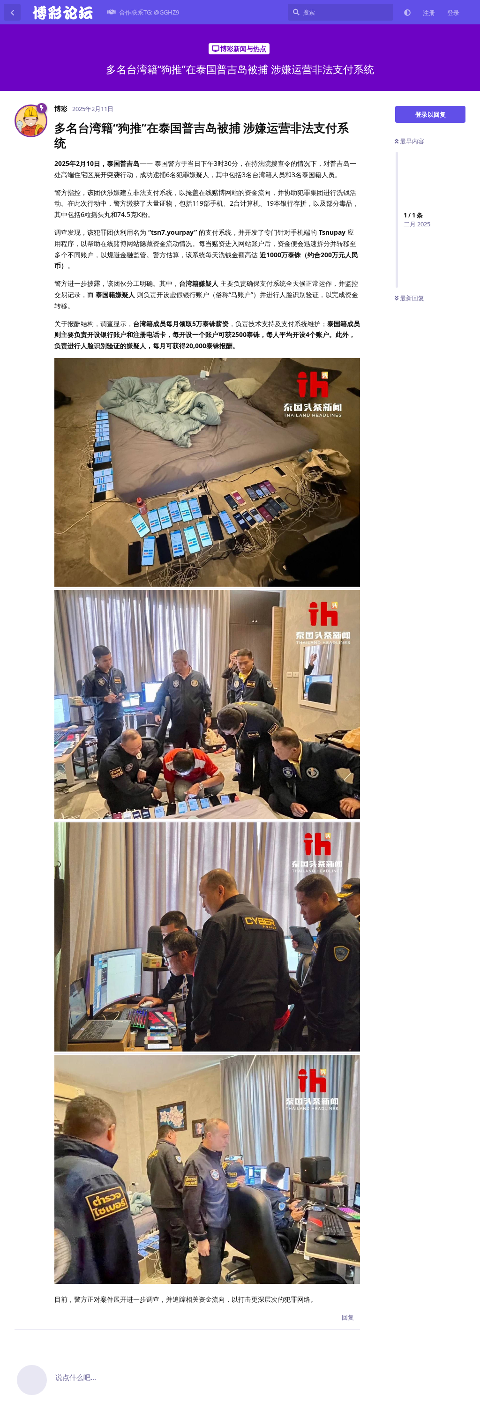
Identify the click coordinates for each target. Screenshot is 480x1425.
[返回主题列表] (12, 12)
